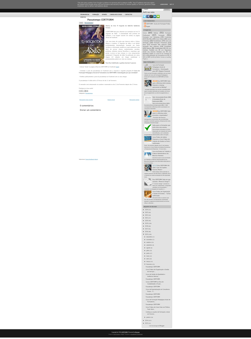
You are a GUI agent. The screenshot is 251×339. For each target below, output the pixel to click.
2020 (147, 220)
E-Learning (168, 37)
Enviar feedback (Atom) (91, 159)
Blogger (162, 326)
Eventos (83, 17)
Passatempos (89, 93)
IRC (159, 50)
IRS (167, 48)
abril (147, 259)
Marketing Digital (148, 53)
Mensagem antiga (134, 99)
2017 (146, 229)
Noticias (149, 48)
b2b (153, 57)
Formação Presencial (160, 43)
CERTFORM (124, 332)
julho (148, 250)
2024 (147, 209)
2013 (147, 323)
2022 (147, 215)
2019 (147, 223)
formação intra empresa (151, 46)
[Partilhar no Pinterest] (87, 91)
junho (148, 253)
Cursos (145, 33)
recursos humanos (156, 52)
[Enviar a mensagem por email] (80, 91)
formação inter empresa (159, 44)
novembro (149, 239)
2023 (147, 212)
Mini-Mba (149, 39)
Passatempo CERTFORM (100, 19)
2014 (147, 320)
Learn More (164, 4)
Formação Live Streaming (151, 37)
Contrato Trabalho (148, 50)
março (148, 261)
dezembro (149, 237)
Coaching (166, 53)
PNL (168, 55)
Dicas (144, 44)
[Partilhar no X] (84, 91)
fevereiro (149, 264)
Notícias (156, 33)
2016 (147, 231)
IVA (167, 52)
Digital (148, 26)
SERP (148, 57)
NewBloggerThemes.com (137, 334)
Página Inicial (84, 14)
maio (148, 256)
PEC (144, 55)
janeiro (148, 317)
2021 (147, 218)
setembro (149, 245)
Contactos (128, 14)
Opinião (104, 14)
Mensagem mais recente (86, 99)
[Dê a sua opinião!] (82, 91)
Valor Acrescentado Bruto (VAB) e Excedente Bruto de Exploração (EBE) (161, 99)
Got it (172, 4)
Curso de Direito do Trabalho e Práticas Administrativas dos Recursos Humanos (161, 153)
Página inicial (111, 99)
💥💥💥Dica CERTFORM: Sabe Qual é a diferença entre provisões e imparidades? (161, 113)
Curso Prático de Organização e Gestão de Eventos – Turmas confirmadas (161, 193)
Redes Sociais (160, 57)
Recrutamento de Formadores (156, 55)
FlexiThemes (117, 334)
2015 (147, 234)
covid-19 (158, 53)
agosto (148, 248)
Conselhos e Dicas (116, 14)
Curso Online (160, 39)
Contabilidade (159, 48)
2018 (147, 226)
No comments (89, 23)
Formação (95, 14)
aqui (117, 67)
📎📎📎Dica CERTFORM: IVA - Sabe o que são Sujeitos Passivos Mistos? (161, 167)
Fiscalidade (167, 46)
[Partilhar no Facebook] (85, 91)
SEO (144, 57)
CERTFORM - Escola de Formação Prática (158, 24)
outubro (148, 242)
